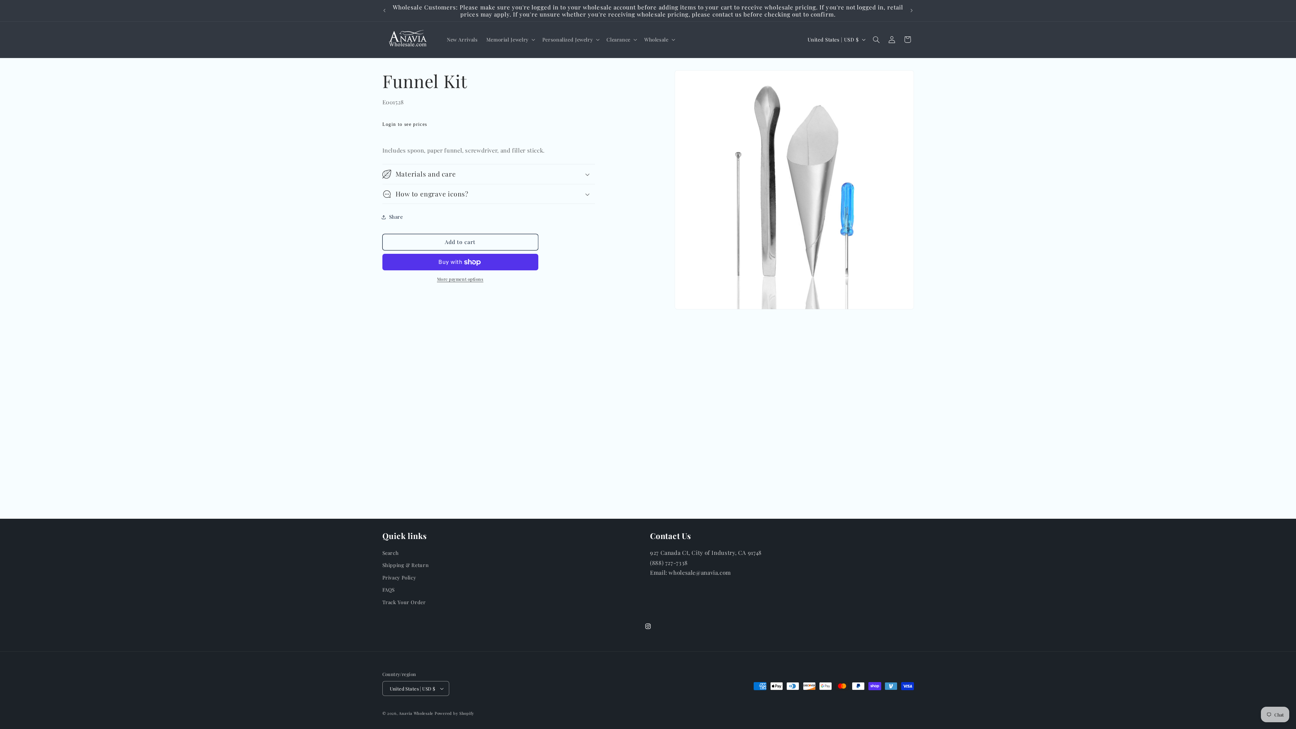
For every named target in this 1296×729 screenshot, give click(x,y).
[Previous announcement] (384, 11)
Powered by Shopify (454, 713)
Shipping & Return (405, 565)
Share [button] (396, 216)
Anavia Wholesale (416, 713)
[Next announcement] (911, 11)
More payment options (460, 279)
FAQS (388, 589)
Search (390, 552)
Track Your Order (404, 602)
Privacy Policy (399, 577)
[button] (510, 39)
